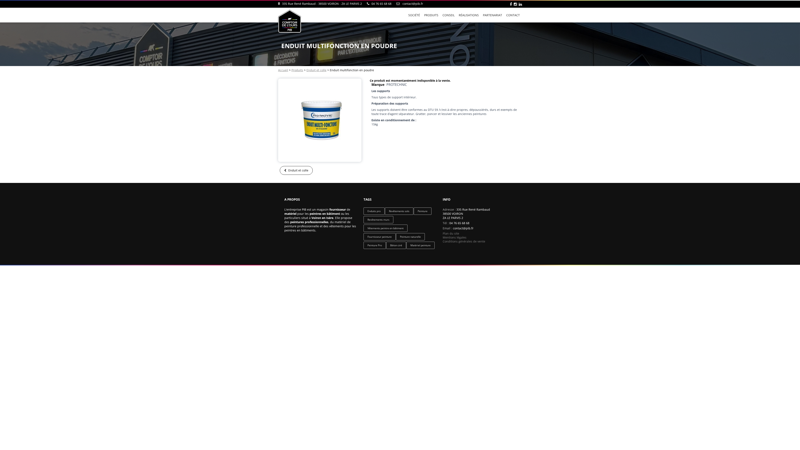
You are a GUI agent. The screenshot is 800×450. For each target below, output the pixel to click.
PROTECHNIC (396, 84)
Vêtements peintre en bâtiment (386, 228)
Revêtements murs (378, 219)
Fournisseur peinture (380, 237)
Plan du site (451, 233)
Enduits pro (374, 211)
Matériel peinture (420, 245)
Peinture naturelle (410, 237)
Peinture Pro (375, 245)
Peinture (423, 211)
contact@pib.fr (412, 4)
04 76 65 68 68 (459, 223)
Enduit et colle (316, 70)
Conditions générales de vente (464, 241)
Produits (297, 70)
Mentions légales (454, 237)
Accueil (283, 70)
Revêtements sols (399, 211)
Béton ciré (396, 245)
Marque (377, 84)
